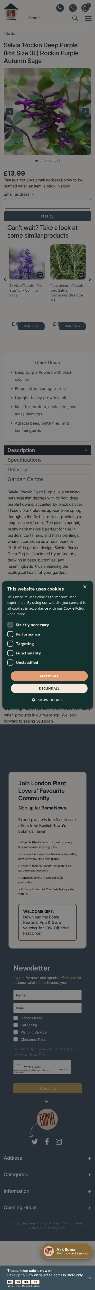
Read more (16, 613)
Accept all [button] (49, 676)
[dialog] (47, 645)
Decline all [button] (49, 688)
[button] (47, 700)
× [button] (84, 587)
